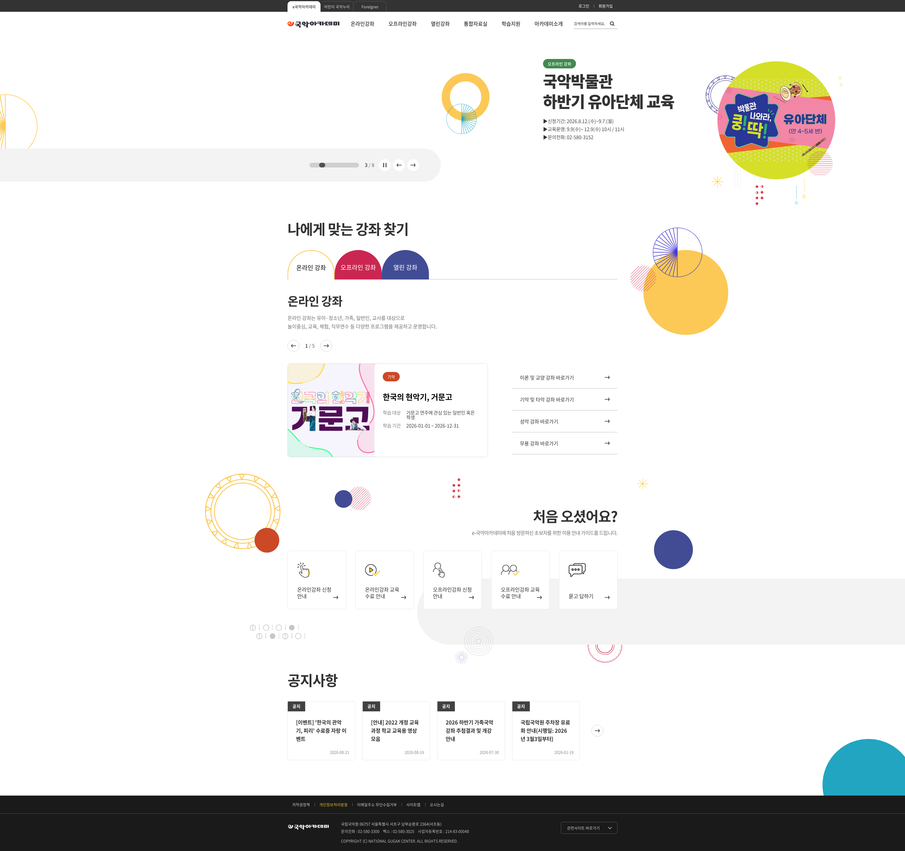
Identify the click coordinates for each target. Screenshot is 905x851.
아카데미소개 (549, 23)
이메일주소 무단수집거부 (377, 804)
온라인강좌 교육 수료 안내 (382, 592)
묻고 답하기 (581, 596)
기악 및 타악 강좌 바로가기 (547, 399)
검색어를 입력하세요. (589, 23)
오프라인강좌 (402, 23)
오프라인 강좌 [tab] (358, 267)
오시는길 (437, 804)
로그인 (584, 6)
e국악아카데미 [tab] (304, 6)
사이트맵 (413, 804)
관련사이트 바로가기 (583, 828)
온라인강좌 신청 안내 (314, 592)
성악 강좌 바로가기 (539, 421)
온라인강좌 (362, 23)
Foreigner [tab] (370, 6)
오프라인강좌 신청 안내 (452, 592)
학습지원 (511, 23)
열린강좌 (440, 23)
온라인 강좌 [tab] (311, 267)
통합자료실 (475, 23)
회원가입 (606, 6)
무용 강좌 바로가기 (539, 443)
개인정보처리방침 (333, 804)
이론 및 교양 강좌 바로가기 (547, 377)
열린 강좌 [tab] (405, 267)
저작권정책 (301, 804)
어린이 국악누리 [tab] (337, 6)
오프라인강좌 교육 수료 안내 (520, 592)
